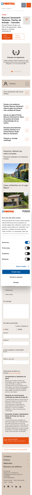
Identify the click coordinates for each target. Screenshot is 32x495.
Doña (20, 329)
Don (6, 329)
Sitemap (11, 482)
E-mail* (5, 351)
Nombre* (5, 333)
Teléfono (8, 359)
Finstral (3, 8)
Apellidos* (6, 340)
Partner (9, 8)
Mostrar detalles (21, 266)
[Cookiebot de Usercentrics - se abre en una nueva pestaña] (22, 211)
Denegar (16, 282)
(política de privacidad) (15, 373)
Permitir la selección (16, 277)
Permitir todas (16, 272)
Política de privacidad (19, 480)
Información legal (8, 480)
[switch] (27, 248)
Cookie (5, 482)
